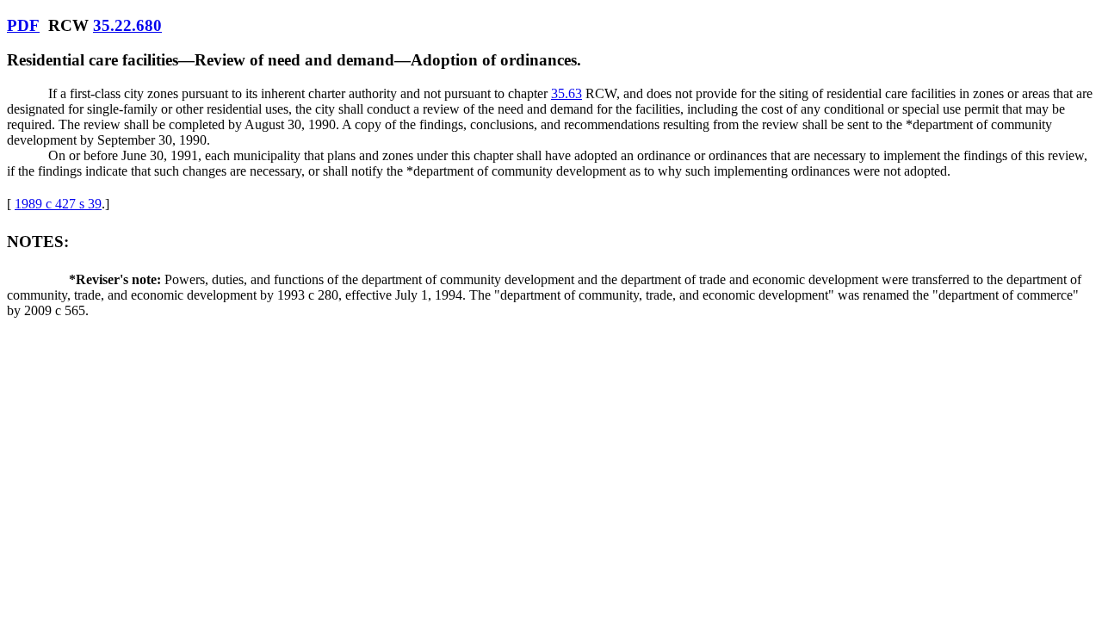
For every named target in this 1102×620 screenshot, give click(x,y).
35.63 (566, 93)
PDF (23, 25)
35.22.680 (127, 25)
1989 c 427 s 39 (58, 203)
